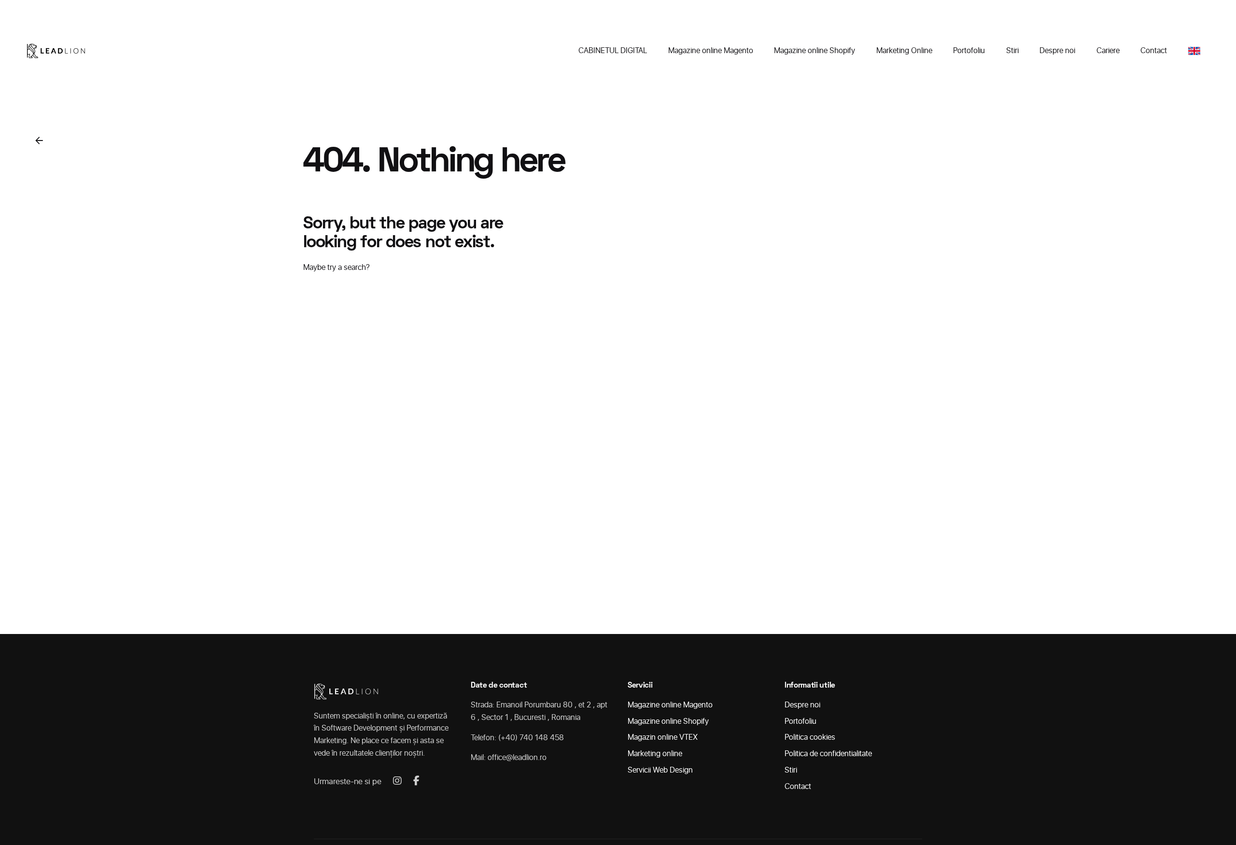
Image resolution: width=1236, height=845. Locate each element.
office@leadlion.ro (517, 757)
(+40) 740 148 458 (531, 737)
